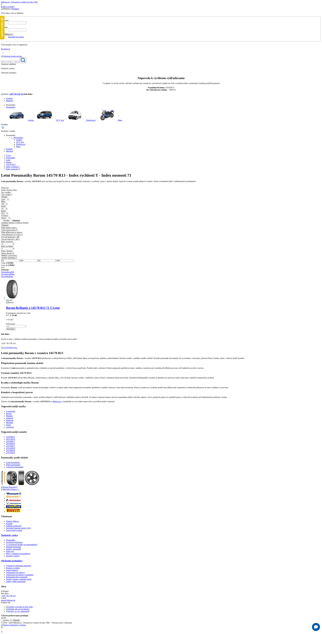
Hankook (9, 420)
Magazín (9, 101)
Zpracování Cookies (14, 530)
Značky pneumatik (13, 549)
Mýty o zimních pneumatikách (18, 554)
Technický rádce (9, 535)
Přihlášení (15, 9)
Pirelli (8, 425)
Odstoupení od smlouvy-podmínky (20, 575)
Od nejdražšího (7, 276)
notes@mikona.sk (8, 600)
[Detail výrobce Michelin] (13, 504)
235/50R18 (10, 450)
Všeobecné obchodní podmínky (18, 566)
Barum (8, 413)
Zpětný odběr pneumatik (16, 581)
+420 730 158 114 (16, 94)
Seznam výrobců (12, 556)
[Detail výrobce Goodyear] (13, 507)
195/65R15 (10, 437)
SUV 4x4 (60, 120)
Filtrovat (5, 225)
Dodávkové (91, 120)
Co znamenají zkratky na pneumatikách (21, 544)
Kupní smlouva (12, 570)
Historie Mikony (12, 521)
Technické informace (14, 542)
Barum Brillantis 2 (33, 307)
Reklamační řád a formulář (16, 577)
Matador (9, 416)
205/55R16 (10, 439)
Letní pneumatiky (13, 462)
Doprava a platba (13, 568)
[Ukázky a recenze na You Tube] (19, 607)
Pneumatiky (10, 107)
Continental (10, 411)
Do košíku (10, 329)
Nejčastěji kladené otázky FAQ (18, 528)
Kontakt (9, 98)
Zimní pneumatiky (13, 465)
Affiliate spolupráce (14, 526)
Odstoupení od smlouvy (15, 572)
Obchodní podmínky (12, 560)
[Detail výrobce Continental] (13, 498)
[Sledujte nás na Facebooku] (17, 609)
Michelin (9, 423)
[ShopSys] (13, 625)
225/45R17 (10, 441)
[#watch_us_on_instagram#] (17, 611)
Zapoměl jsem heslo (16, 37)
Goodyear (10, 427)
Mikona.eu (57, 401)
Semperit (9, 418)
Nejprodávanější (7, 272)
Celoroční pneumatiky (15, 467)
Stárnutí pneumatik (13, 547)
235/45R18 (10, 448)
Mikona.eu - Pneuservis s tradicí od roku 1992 (19, 2)
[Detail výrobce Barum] (13, 494)
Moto (119, 120)
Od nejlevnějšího (7, 274)
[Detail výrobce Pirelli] (13, 512)
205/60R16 (10, 444)
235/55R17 (10, 446)
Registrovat (5, 49)
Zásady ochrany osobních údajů (18, 579)
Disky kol (10, 551)
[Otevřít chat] (316, 627)
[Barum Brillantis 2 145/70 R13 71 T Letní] (12, 298)
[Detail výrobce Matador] (13, 501)
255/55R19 (10, 453)
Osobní (30, 120)
